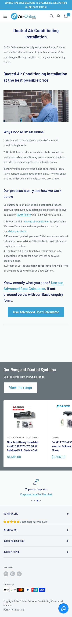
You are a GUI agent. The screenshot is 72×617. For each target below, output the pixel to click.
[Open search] (52, 16)
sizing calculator (17, 231)
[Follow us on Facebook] (5, 573)
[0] (65, 16)
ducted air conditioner (37, 221)
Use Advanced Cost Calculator (36, 312)
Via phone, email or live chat (36, 494)
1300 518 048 (24, 214)
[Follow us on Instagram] (12, 573)
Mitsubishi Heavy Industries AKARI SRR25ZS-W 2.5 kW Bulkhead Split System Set (22, 446)
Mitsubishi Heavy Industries (23, 437)
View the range (20, 387)
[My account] (58, 16)
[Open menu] (5, 16)
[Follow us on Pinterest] (19, 573)
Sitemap (7, 605)
